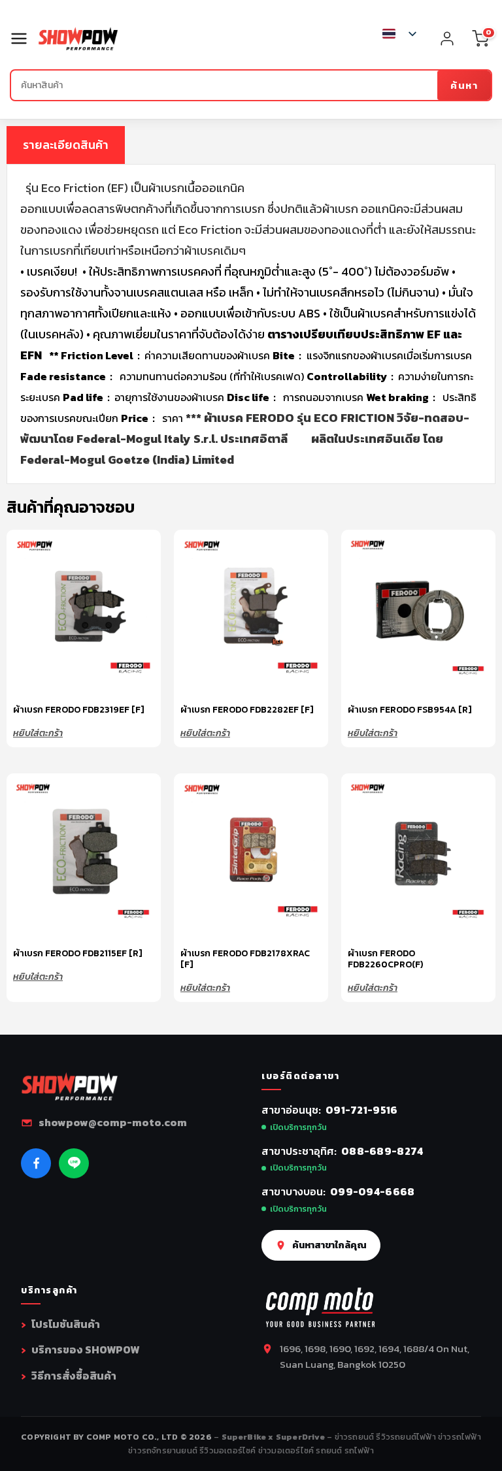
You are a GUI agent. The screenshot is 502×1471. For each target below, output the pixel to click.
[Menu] (24, 38)
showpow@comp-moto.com (113, 1122)
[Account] (447, 38)
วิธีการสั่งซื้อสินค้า (73, 1375)
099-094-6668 (372, 1191)
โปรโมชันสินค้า (65, 1324)
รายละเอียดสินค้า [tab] (66, 145)
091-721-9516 (362, 1110)
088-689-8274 (382, 1151)
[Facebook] (36, 1163)
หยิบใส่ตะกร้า (38, 732)
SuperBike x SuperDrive (274, 1437)
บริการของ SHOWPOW (85, 1349)
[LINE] (74, 1163)
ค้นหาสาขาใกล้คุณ (329, 1245)
